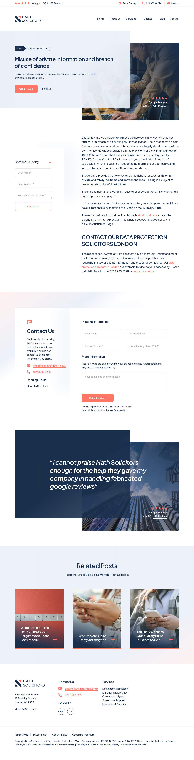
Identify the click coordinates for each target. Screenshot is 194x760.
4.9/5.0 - (155, 104)
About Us (115, 18)
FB (61, 711)
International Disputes (114, 704)
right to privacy (147, 215)
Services (131, 18)
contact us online (143, 271)
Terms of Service (90, 410)
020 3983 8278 (154, 3)
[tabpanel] (39, 623)
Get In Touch (26, 88)
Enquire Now (172, 745)
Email (175, 3)
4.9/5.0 (47, 3)
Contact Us (33, 206)
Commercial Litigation (113, 696)
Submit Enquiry (97, 397)
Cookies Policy (59, 734)
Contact (174, 18)
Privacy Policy (112, 410)
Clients (148, 18)
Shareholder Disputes (113, 700)
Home (100, 18)
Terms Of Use (21, 734)
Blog (162, 18)
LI (71, 711)
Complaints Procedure (83, 734)
